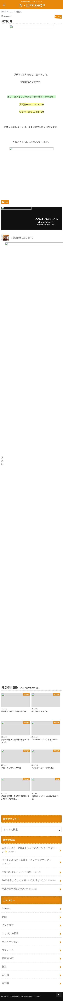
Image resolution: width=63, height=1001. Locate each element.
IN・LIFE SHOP (31, 5)
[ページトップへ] (59, 994)
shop (6, 202)
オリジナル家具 (10, 933)
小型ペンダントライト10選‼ (21, 871)
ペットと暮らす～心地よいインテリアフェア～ (26, 862)
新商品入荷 (8, 958)
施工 (4, 966)
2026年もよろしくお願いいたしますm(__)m (29, 880)
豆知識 (5, 983)
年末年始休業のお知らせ (19, 888)
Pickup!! (6, 908)
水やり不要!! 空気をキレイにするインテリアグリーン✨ (29, 850)
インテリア (8, 925)
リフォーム (8, 949)
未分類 (5, 974)
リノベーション (10, 941)
